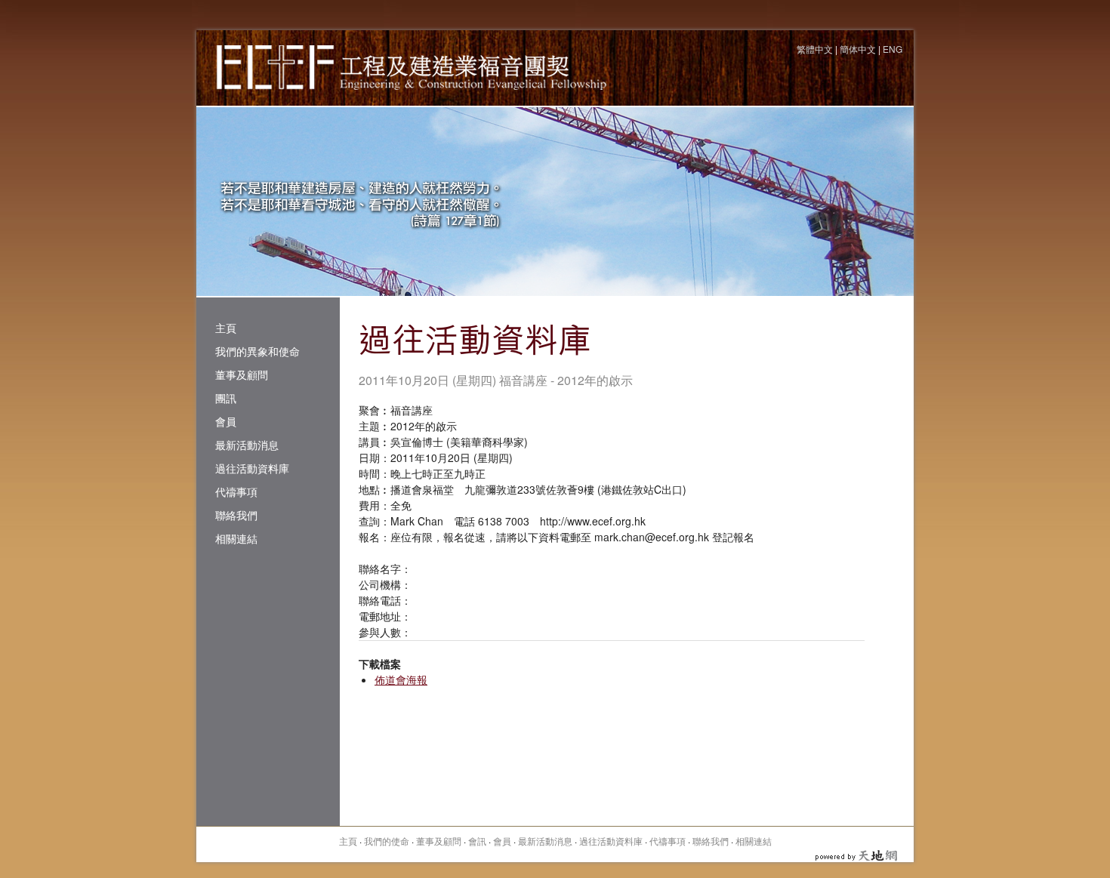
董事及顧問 (241, 374)
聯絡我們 (236, 514)
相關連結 (236, 538)
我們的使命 (386, 840)
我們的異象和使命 (257, 351)
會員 (225, 421)
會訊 (477, 840)
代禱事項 (236, 491)
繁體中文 (815, 48)
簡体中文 (858, 48)
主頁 (225, 327)
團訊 (225, 397)
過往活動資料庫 (252, 468)
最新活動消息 (247, 444)
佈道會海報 (401, 679)
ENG (892, 48)
